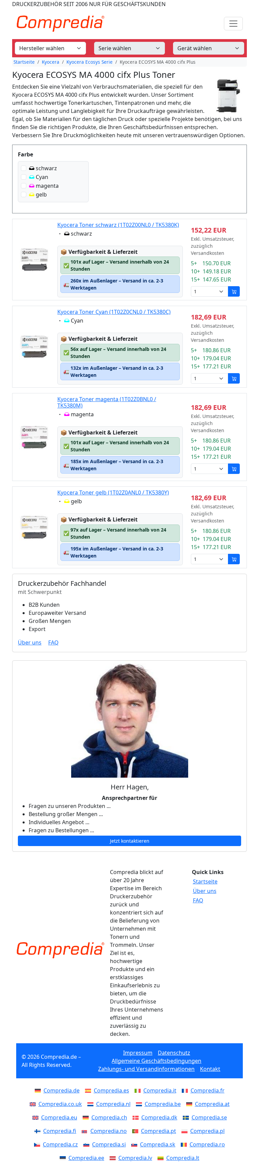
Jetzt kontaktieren (129, 841)
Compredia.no (108, 1131)
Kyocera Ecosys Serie (89, 62)
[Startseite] (60, 950)
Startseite (24, 62)
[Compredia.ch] (87, 1117)
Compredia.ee (86, 1158)
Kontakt (210, 1069)
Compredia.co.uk (60, 1104)
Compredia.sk (157, 1144)
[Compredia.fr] (186, 1090)
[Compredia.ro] (185, 1144)
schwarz (46, 168)
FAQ (53, 642)
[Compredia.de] (39, 1090)
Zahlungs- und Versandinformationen (146, 1069)
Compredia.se (209, 1117)
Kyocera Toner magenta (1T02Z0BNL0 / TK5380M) (106, 402)
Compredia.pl (207, 1131)
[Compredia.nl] (91, 1104)
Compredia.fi (59, 1131)
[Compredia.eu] (36, 1117)
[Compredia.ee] (64, 1158)
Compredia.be (163, 1104)
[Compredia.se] (187, 1117)
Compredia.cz (60, 1144)
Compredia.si (109, 1144)
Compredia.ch (109, 1117)
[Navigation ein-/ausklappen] (233, 23)
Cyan (42, 177)
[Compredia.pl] (185, 1131)
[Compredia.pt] (136, 1131)
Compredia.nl (113, 1104)
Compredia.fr (208, 1090)
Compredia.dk (159, 1117)
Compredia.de (62, 1090)
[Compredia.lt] (161, 1158)
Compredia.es (111, 1090)
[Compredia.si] (87, 1144)
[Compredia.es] (89, 1090)
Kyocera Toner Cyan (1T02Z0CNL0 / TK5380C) (114, 312)
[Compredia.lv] (114, 1158)
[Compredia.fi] (38, 1131)
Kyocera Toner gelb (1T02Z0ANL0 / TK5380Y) (113, 492)
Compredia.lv (135, 1158)
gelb (41, 194)
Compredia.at (212, 1104)
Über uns (29, 642)
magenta (47, 185)
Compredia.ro (207, 1144)
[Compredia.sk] (135, 1144)
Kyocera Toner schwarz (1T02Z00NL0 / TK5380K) (118, 225)
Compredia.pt (158, 1131)
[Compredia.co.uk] (34, 1104)
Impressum (137, 1052)
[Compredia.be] (140, 1104)
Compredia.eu (59, 1117)
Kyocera (50, 62)
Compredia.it (159, 1090)
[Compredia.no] (86, 1131)
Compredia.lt (182, 1158)
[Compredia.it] (139, 1090)
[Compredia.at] (190, 1104)
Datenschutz (174, 1052)
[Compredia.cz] (38, 1144)
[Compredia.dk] (137, 1117)
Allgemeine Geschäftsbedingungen (156, 1060)
